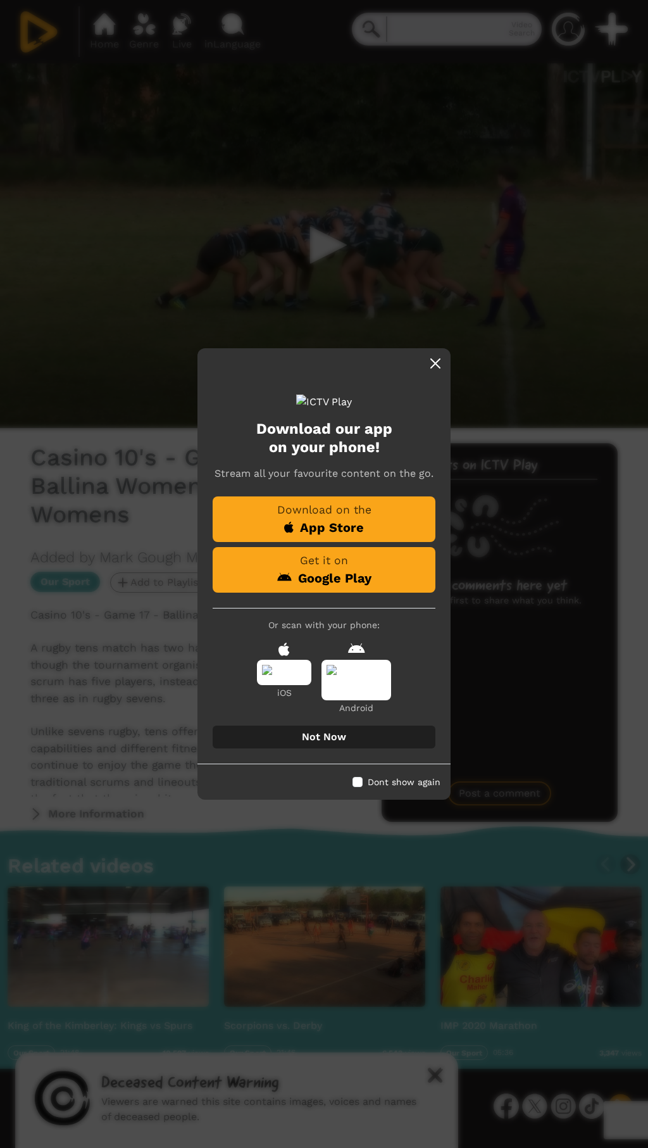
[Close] (435, 363)
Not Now (324, 737)
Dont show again (404, 782)
